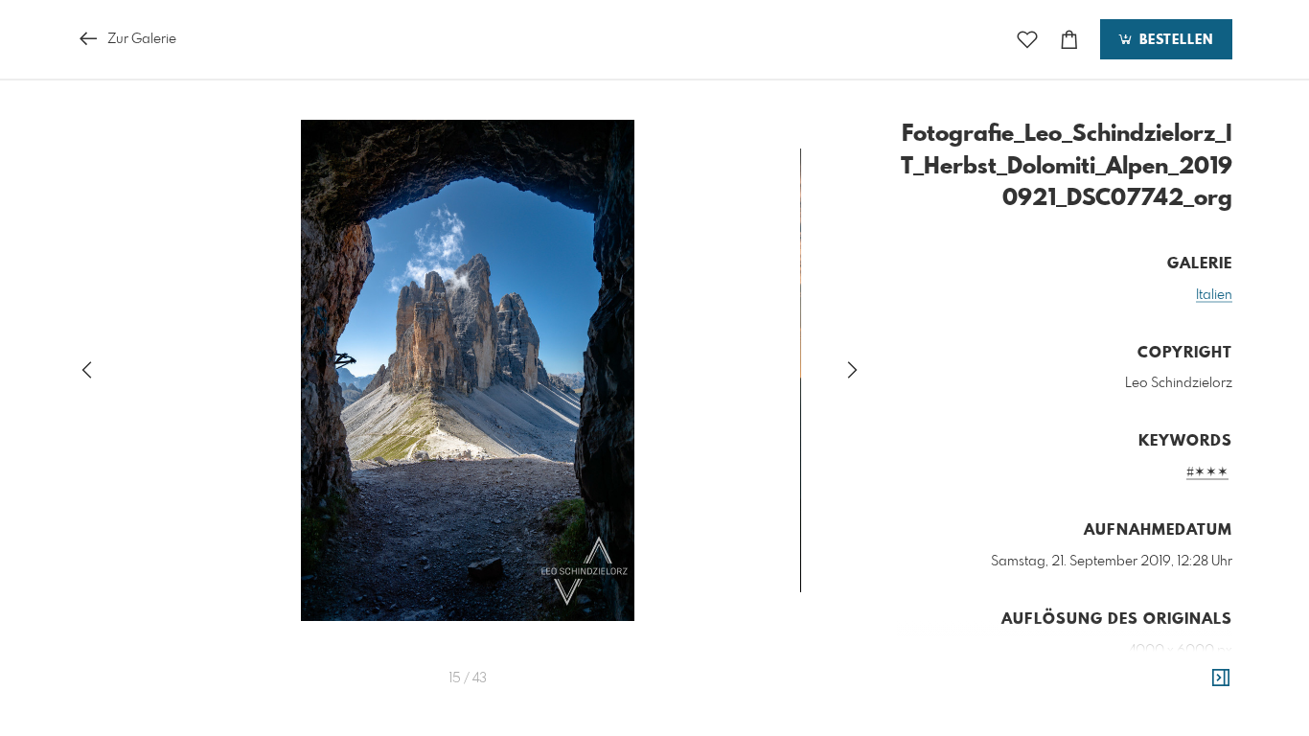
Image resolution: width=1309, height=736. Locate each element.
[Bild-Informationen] (1220, 678)
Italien (1214, 295)
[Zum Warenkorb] (1069, 40)
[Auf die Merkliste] (1027, 40)
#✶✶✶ (1207, 472)
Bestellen (1174, 40)
